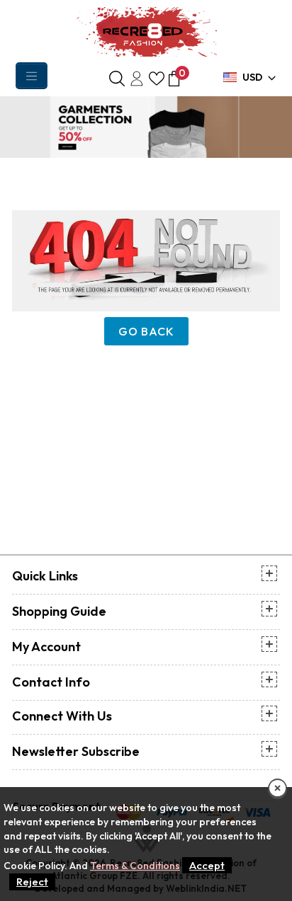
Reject (32, 881)
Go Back (146, 331)
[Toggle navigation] (31, 76)
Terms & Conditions (135, 865)
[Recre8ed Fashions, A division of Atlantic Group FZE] (146, 30)
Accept (207, 865)
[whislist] (156, 77)
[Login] (137, 77)
